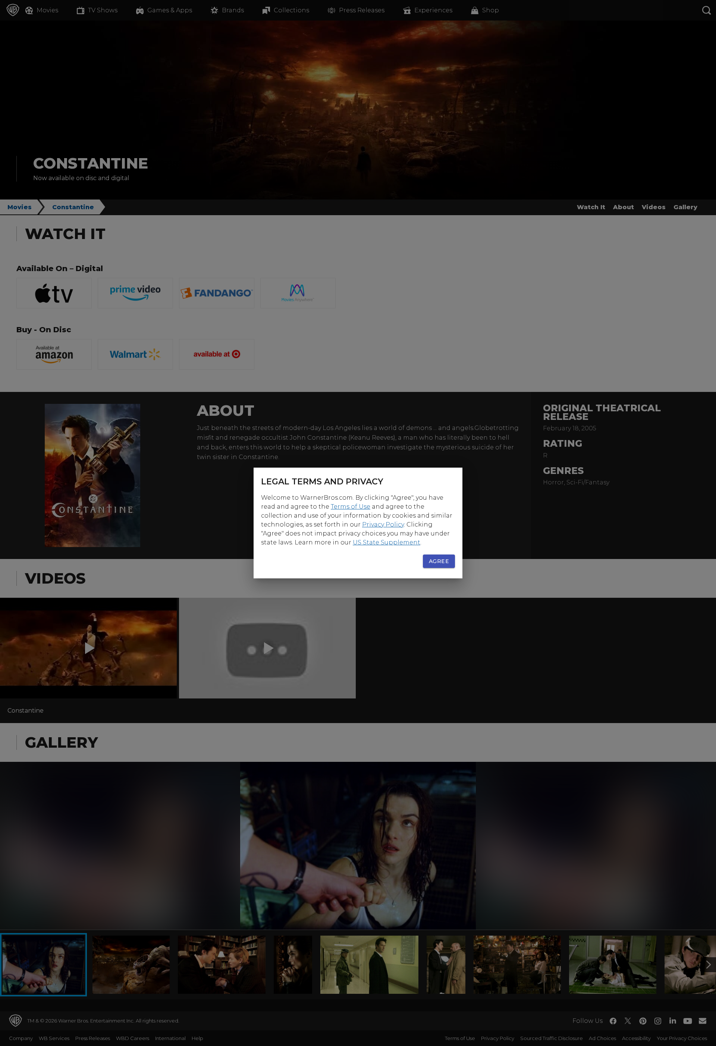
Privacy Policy (383, 524)
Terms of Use (350, 506)
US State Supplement (386, 542)
